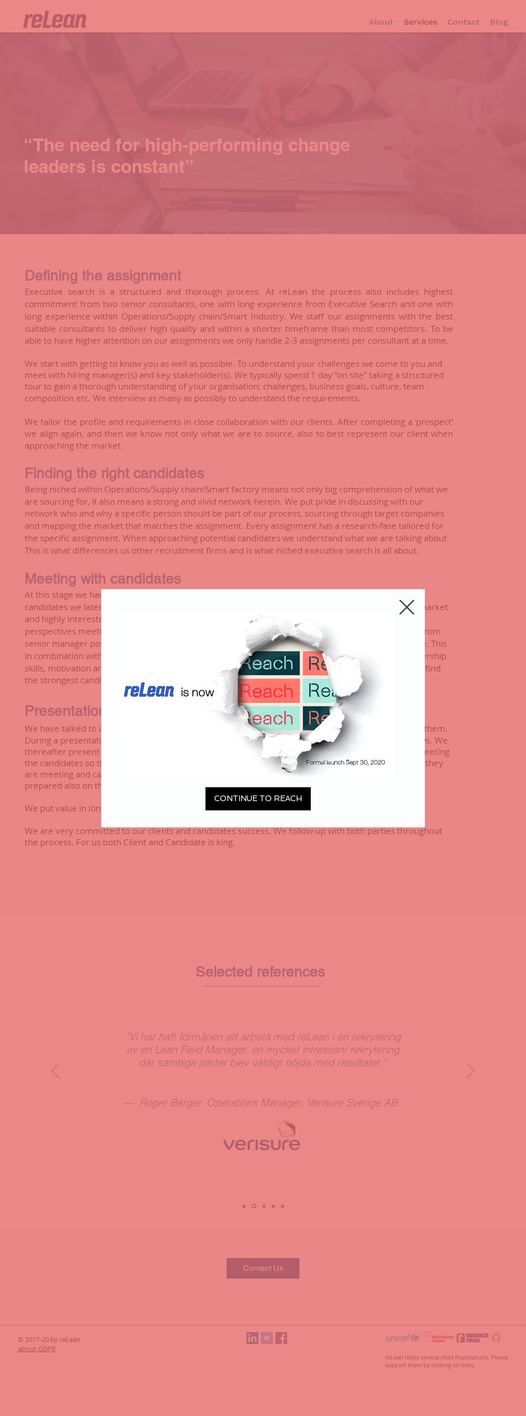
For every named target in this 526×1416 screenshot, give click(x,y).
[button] (407, 607)
